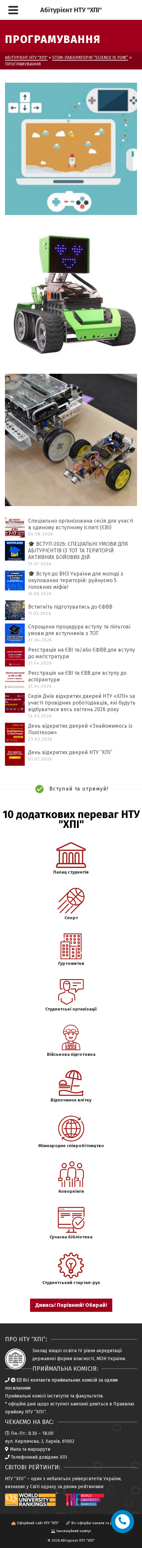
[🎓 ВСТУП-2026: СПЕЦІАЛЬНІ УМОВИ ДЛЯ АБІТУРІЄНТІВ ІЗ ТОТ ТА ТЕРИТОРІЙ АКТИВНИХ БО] (15, 551)
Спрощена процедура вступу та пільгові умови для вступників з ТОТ (79, 630)
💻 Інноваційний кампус (71, 1531)
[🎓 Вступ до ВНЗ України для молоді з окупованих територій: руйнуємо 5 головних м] (15, 580)
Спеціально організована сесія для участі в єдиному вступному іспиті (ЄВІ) (80, 524)
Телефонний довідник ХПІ (39, 1457)
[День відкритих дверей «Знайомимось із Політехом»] (15, 733)
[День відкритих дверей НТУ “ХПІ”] (15, 756)
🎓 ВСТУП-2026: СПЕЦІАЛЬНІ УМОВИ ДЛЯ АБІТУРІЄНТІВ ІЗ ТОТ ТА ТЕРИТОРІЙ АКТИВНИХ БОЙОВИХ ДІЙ (78, 550)
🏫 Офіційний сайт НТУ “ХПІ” (35, 1523)
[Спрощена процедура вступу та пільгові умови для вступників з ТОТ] (15, 633)
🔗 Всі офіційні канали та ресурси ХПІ (98, 1523)
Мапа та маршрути (30, 1449)
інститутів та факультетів (75, 1396)
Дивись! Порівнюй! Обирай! (71, 1305)
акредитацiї (109, 1351)
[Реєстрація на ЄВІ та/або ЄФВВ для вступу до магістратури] (15, 656)
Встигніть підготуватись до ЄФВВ (70, 607)
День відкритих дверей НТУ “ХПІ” (70, 752)
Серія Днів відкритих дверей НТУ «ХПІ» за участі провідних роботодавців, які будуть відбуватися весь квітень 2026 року (81, 702)
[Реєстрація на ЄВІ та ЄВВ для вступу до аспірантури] (15, 680)
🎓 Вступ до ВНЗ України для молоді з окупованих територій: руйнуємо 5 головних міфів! (75, 580)
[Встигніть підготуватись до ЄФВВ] (15, 610)
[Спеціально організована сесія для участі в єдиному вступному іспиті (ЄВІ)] (15, 528)
